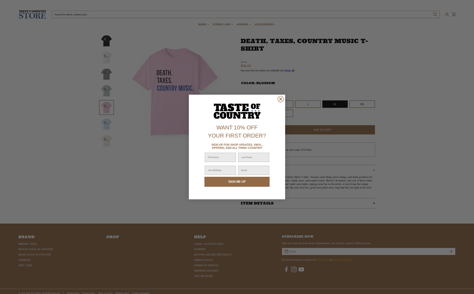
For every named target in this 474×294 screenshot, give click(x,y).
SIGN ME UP (237, 181)
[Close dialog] (281, 99)
